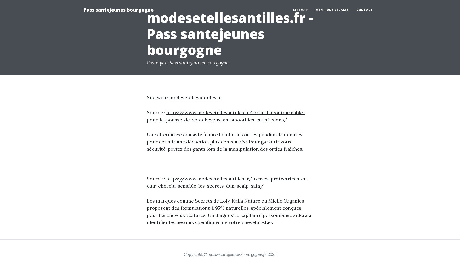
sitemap (300, 10)
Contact (364, 10)
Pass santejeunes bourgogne (118, 9)
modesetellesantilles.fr (195, 98)
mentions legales (332, 10)
